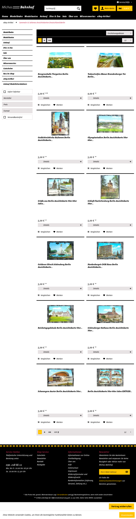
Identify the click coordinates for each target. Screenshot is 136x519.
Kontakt (40, 461)
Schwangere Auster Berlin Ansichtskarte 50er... (60, 391)
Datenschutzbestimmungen (110, 481)
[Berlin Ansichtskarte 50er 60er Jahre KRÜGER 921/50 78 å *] (110, 377)
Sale (5, 53)
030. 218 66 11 (14, 464)
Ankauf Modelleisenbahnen (15, 84)
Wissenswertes (9, 63)
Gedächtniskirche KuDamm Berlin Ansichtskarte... (54, 139)
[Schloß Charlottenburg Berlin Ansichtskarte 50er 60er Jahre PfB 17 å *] (110, 187)
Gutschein (41, 455)
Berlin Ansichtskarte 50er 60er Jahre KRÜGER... (110, 391)
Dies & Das (8, 48)
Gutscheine (8, 68)
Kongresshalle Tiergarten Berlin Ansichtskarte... (53, 75)
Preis (6, 104)
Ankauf (6, 42)
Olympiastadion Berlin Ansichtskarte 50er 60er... (108, 139)
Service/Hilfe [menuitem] (124, 2)
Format (7, 111)
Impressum (72, 471)
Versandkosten (62, 495)
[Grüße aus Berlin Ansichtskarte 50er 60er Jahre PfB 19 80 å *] (60, 187)
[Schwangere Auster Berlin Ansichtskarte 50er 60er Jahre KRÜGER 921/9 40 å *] (60, 377)
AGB (69, 465)
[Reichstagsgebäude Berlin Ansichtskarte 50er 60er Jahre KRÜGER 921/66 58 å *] (60, 314)
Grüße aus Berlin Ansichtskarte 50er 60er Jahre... (57, 202)
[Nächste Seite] (44, 40)
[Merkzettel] (95, 8)
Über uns (7, 58)
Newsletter (41, 458)
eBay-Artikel (8, 79)
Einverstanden (127, 515)
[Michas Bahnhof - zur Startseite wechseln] (18, 9)
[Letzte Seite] (49, 40)
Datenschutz (73, 468)
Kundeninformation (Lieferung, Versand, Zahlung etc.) (81, 482)
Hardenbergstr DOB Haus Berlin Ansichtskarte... (103, 265)
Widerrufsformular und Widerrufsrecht (77, 476)
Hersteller (7, 98)
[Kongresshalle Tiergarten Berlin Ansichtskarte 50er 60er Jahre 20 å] (60, 60)
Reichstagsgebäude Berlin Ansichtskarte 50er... (60, 328)
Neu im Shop (8, 73)
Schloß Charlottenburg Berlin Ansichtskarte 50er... (108, 202)
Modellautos (8, 37)
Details (46, 98)
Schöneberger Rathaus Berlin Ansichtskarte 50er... (108, 329)
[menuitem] (62, 8)
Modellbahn (8, 32)
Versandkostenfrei (15, 117)
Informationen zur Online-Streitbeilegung (79, 457)
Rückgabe (41, 465)
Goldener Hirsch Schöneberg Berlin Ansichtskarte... (54, 265)
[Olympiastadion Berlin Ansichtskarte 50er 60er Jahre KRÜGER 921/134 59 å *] (110, 124)
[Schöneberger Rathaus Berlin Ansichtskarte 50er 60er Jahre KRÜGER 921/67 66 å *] (110, 314)
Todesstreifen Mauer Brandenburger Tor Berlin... (107, 75)
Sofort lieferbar (14, 92)
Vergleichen (45, 105)
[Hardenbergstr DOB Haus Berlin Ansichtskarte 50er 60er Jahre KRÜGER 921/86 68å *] (110, 250)
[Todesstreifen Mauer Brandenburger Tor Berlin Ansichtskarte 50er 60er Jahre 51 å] (110, 60)
